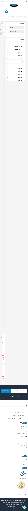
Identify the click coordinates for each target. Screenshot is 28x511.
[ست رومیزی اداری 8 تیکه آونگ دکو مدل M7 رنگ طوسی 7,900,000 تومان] (4, 123)
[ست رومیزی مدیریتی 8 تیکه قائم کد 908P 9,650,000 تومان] (3, 84)
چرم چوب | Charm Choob (17, 46)
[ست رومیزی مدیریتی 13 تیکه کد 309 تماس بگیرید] (4, 158)
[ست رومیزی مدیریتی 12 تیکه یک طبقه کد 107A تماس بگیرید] (4, 301)
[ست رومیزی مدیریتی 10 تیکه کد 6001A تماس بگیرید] (3, 217)
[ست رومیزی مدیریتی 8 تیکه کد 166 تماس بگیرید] (4, 217)
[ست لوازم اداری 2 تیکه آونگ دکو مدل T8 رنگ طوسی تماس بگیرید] (4, 324)
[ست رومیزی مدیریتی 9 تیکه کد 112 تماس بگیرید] (3, 228)
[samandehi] (21, 486)
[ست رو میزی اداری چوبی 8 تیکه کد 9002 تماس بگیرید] (4, 181)
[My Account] (25, 1)
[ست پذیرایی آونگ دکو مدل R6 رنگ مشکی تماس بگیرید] (3, 193)
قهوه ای (19, 68)
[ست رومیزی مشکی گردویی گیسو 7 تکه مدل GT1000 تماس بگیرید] (3, 277)
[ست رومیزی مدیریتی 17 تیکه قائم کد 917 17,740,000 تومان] (4, 110)
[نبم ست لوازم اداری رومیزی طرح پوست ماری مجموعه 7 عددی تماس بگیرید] (4, 277)
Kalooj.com (16, 509)
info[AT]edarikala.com (18, 416)
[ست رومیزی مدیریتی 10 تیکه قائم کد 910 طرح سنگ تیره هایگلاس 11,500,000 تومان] (4, 70)
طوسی (19, 74)
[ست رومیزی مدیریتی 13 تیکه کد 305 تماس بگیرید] (4, 240)
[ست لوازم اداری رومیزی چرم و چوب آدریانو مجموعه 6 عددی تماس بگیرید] (3, 289)
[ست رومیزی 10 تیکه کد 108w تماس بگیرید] (4, 312)
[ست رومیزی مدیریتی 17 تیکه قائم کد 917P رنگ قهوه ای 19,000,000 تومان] (4, 96)
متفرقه (21, 58)
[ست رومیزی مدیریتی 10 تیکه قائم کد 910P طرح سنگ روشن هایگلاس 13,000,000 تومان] (3, 70)
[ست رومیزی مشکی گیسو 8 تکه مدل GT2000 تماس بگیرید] (4, 193)
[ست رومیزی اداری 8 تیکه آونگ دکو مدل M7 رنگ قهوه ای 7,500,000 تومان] (3, 110)
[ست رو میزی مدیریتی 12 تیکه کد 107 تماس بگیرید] (4, 205)
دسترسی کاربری (5, 1)
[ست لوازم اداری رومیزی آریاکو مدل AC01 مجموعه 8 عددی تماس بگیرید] (3, 301)
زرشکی (19, 80)
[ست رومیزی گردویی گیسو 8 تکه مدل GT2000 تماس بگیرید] (3, 251)
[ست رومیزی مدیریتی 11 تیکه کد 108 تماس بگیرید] (4, 147)
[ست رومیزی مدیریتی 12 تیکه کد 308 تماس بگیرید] (4, 228)
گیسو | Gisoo (19, 55)
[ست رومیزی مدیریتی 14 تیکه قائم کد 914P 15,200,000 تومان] (3, 96)
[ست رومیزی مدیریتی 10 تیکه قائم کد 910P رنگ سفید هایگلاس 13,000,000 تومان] (4, 57)
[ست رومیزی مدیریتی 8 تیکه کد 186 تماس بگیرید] (3, 147)
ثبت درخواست (5, 391)
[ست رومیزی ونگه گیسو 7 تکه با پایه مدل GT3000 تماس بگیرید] (4, 251)
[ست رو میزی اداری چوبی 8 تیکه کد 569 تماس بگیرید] (3, 181)
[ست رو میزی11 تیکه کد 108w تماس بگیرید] (3, 240)
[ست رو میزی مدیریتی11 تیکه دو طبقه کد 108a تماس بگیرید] (3, 205)
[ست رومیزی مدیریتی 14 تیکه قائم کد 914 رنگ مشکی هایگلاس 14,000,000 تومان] (3, 43)
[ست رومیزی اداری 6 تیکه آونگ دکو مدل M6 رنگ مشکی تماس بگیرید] (3, 312)
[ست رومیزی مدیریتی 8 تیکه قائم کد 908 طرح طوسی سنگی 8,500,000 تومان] (4, 43)
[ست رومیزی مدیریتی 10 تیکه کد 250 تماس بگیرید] (4, 135)
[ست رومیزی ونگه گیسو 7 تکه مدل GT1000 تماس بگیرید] (4, 264)
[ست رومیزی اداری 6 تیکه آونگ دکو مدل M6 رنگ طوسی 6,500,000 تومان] (4, 84)
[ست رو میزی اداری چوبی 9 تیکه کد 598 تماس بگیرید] (3, 158)
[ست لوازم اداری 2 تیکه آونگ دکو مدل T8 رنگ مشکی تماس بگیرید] (3, 324)
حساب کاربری (13, 1)
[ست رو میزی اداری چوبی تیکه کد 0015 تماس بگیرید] (3, 135)
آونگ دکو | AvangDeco (18, 49)
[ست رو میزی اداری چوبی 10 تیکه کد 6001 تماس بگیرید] (3, 170)
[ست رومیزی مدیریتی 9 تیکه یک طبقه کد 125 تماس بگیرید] (3, 264)
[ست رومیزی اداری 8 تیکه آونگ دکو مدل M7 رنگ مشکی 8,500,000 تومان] (3, 123)
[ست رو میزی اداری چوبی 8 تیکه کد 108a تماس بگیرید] (4, 170)
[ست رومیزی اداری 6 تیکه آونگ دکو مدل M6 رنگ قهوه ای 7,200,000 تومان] (3, 57)
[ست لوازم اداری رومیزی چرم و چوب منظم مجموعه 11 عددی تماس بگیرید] (4, 289)
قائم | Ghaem (19, 52)
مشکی (19, 71)
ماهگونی (19, 77)
